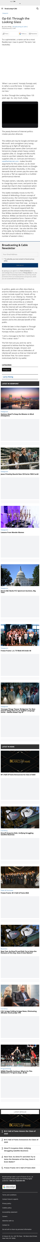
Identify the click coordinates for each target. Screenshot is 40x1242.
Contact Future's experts (10, 1199)
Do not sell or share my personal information (17, 1229)
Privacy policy (6, 1203)
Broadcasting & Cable (20, 27)
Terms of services (25, 271)
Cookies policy (6, 1208)
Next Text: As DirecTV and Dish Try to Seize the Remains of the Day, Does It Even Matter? (19, 1159)
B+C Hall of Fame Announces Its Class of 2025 (21, 1141)
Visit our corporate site (17, 1181)
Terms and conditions (9, 1195)
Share (6, 33)
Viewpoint (5, 13)
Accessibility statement (9, 1212)
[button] (2, 8)
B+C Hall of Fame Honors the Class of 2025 (20, 1132)
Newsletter (34, 33)
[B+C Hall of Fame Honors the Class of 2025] (20, 1125)
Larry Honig (7, 27)
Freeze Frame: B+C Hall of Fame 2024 (19, 1168)
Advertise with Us (8, 1221)
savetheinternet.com (10, 161)
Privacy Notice (27, 273)
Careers (4, 1216)
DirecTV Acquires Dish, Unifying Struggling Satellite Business (17, 1149)
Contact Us (5, 1225)
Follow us (23, 33)
